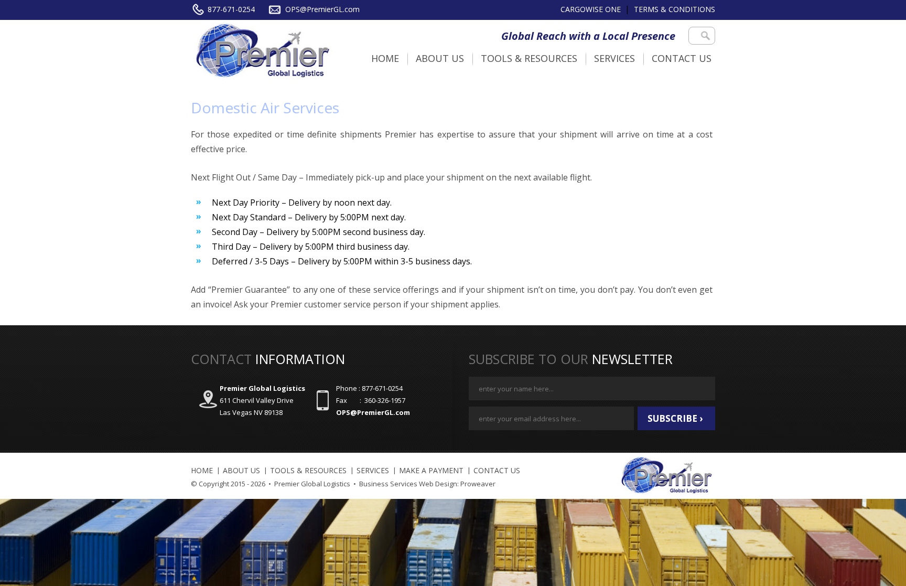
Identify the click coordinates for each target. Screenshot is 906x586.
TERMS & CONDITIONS (674, 9)
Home (385, 58)
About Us (440, 58)
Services (614, 58)
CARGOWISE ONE (590, 9)
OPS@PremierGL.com (322, 9)
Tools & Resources (529, 58)
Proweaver (477, 483)
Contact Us (681, 58)
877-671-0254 (231, 9)
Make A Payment (431, 470)
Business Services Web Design (408, 483)
